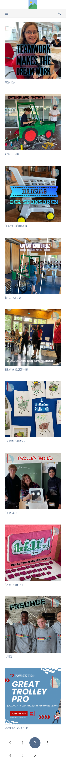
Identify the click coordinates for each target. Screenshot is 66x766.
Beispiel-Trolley (12, 154)
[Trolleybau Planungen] (33, 409)
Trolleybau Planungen (15, 441)
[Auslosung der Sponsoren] (33, 337)
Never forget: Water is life (16, 728)
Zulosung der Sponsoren (16, 226)
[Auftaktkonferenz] (33, 266)
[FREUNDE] (33, 624)
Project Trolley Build (14, 584)
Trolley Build (11, 513)
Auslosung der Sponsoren (16, 369)
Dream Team (10, 82)
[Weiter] (34, 755)
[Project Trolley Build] (33, 553)
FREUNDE (8, 656)
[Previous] (10, 742)
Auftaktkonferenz (13, 298)
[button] (6, 13)
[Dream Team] (33, 50)
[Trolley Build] (33, 481)
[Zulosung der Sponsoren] (33, 194)
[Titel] (33, 4)
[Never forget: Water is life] (33, 696)
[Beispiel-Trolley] (33, 122)
